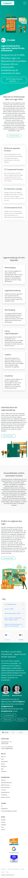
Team (2, 759)
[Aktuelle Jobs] (13, 841)
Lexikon (3, 872)
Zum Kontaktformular (8, 715)
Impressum (3, 869)
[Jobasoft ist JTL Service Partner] (14, 858)
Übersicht (3, 780)
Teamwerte (4, 771)
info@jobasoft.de (7, 706)
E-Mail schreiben (7, 720)
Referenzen (4, 766)
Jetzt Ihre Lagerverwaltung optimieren (14, 80)
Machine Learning (5, 797)
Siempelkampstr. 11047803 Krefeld (6, 742)
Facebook (3, 820)
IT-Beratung (4, 795)
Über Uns (3, 756)
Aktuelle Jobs (4, 761)
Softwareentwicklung (6, 782)
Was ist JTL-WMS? (9, 609)
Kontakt (3, 829)
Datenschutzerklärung (13, 869)
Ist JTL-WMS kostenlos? (10, 604)
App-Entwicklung (5, 787)
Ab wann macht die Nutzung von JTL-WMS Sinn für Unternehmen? (14, 625)
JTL (2, 806)
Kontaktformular (6, 711)
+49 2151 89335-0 (18, 701)
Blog (2, 769)
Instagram (3, 825)
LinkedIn (3, 822)
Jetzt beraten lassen (14, 136)
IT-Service (3, 790)
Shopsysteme (4, 808)
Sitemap (22, 869)
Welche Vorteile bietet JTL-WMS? (13, 613)
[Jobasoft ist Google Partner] (14, 850)
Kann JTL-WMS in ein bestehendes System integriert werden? (13, 619)
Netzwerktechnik (5, 792)
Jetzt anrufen (20, 720)
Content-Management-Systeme (9, 811)
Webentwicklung (5, 785)
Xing (2, 827)
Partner (3, 764)
